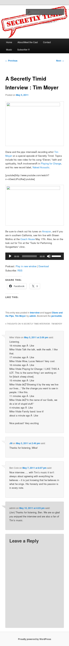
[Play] (10, 256)
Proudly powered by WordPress (34, 639)
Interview (35, 312)
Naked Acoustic (41, 167)
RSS (19, 270)
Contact (47, 42)
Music (9, 49)
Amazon (46, 231)
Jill (10, 443)
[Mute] (49, 256)
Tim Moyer (20, 315)
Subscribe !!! (23, 49)
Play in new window (26, 266)
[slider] (57, 256)
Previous (11, 60)
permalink (56, 315)
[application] (34, 256)
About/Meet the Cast (27, 42)
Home (9, 42)
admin (32, 315)
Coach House (27, 239)
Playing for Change (51, 163)
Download (43, 266)
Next (60, 60)
